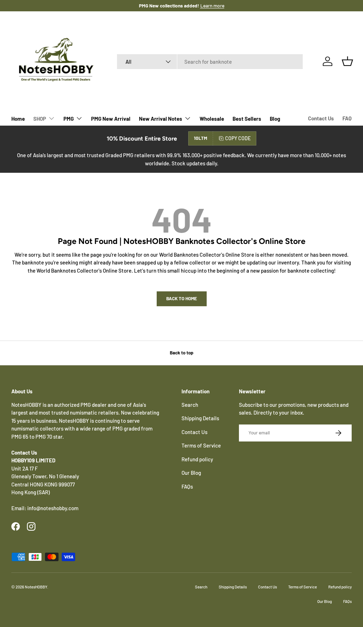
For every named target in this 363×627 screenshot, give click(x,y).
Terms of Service (201, 445)
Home (18, 118)
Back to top (181, 352)
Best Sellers (247, 118)
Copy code (238, 138)
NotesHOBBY (36, 587)
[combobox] (210, 61)
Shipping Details (200, 418)
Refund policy (197, 459)
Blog (275, 118)
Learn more (212, 5)
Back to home (181, 298)
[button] (347, 61)
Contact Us (321, 118)
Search (190, 404)
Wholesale (212, 118)
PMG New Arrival (110, 118)
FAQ (347, 118)
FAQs (187, 486)
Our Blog (191, 472)
